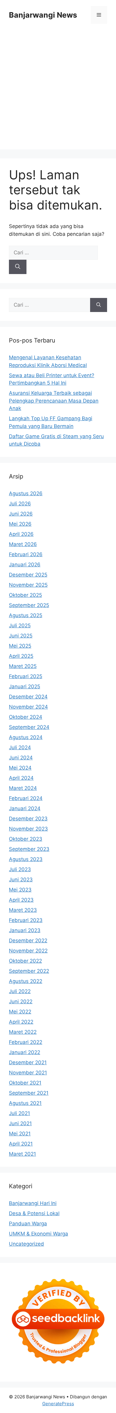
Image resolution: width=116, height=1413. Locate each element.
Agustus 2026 (26, 493)
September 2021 (28, 1093)
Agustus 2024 (26, 737)
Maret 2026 (23, 544)
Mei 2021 (20, 1134)
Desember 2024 (28, 697)
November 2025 (28, 585)
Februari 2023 (26, 920)
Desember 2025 (28, 575)
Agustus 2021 (25, 1103)
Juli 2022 (20, 991)
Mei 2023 (20, 890)
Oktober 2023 (25, 839)
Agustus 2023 (26, 859)
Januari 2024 (24, 808)
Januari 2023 (24, 930)
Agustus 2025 (25, 615)
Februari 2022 (25, 1042)
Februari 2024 (26, 798)
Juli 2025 (20, 625)
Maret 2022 (23, 1032)
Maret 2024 (23, 788)
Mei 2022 (20, 1012)
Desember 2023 (28, 819)
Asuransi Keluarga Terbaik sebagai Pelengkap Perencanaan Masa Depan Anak (53, 400)
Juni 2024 (21, 758)
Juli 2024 (20, 747)
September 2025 (29, 605)
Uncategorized (26, 1244)
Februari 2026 (26, 554)
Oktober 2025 (25, 595)
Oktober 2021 (25, 1083)
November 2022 (28, 951)
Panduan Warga (28, 1224)
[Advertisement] (58, 91)
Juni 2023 (21, 880)
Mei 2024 (20, 768)
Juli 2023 (20, 869)
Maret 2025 (23, 666)
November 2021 (28, 1073)
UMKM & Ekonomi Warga (38, 1234)
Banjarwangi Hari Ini (33, 1203)
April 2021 (21, 1144)
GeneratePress (58, 1403)
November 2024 (28, 707)
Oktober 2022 (25, 961)
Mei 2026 (20, 524)
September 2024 (29, 727)
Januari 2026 (24, 565)
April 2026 (21, 534)
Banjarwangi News (43, 14)
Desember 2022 (28, 940)
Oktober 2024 (25, 717)
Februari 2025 (25, 676)
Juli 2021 (19, 1113)
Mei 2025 (20, 646)
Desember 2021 (28, 1062)
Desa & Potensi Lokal (34, 1213)
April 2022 (21, 1022)
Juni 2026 (21, 514)
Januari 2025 (24, 686)
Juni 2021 (20, 1123)
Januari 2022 (24, 1052)
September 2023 (29, 849)
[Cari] (17, 267)
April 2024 (21, 778)
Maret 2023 (23, 910)
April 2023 (21, 900)
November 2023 (28, 829)
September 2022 (29, 971)
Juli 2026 (20, 504)
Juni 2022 (20, 1001)
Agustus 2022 (25, 981)
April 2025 (21, 656)
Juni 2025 (20, 636)
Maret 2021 (22, 1154)
